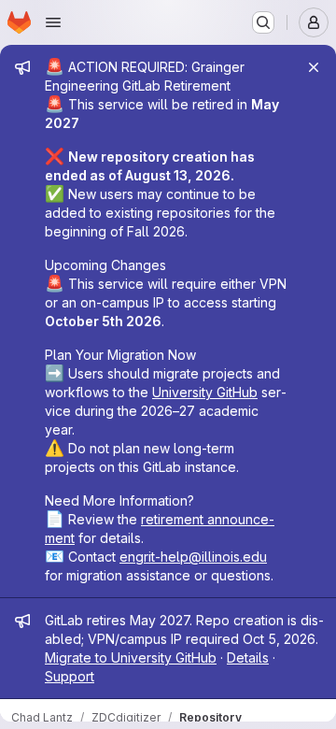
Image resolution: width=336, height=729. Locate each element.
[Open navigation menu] (53, 22)
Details (248, 657)
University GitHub (205, 392)
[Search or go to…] (263, 22)
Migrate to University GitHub (131, 657)
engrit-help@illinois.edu (193, 557)
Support (69, 676)
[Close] (313, 67)
